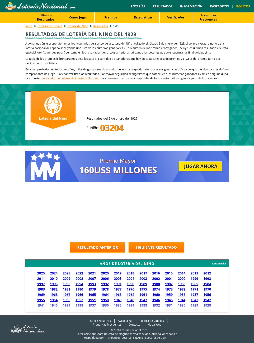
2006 (105, 278)
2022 (79, 273)
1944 (181, 300)
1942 (207, 300)
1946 (156, 300)
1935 (117, 305)
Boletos (243, 6)
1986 (181, 284)
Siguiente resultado (156, 247)
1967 (66, 294)
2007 (92, 278)
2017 (143, 273)
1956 (207, 294)
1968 (54, 294)
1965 (92, 294)
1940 (54, 305)
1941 (41, 305)
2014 (181, 273)
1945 (169, 300)
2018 (130, 273)
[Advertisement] (127, 213)
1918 (156, 310)
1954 (54, 300)
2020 (105, 273)
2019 (117, 273)
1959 (169, 294)
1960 (156, 294)
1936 (105, 305)
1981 (66, 289)
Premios (110, 17)
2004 (130, 278)
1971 (194, 289)
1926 (54, 310)
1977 (117, 289)
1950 (105, 300)
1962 (130, 294)
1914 (207, 310)
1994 (79, 284)
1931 (169, 305)
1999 (194, 278)
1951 (92, 300)
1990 (130, 284)
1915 (194, 310)
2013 (194, 273)
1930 (181, 305)
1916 (181, 310)
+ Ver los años (219, 263)
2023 (66, 273)
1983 (41, 289)
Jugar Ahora (200, 166)
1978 (105, 289)
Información (191, 6)
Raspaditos (219, 6)
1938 (79, 305)
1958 (181, 294)
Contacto (134, 324)
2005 (117, 278)
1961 (143, 294)
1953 (66, 300)
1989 (143, 284)
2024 (54, 273)
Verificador (175, 17)
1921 (117, 310)
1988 (156, 284)
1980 (79, 289)
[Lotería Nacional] (28, 332)
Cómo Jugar (78, 17)
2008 (79, 278)
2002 (156, 278)
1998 (207, 278)
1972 (181, 289)
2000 (181, 278)
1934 (130, 305)
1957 (194, 294)
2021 (92, 273)
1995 (66, 284)
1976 (130, 289)
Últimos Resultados (45, 17)
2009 (66, 278)
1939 (66, 305)
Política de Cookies (151, 321)
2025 (41, 273)
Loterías (138, 6)
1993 (92, 284)
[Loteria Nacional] (40, 9)
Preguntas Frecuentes (208, 17)
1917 (169, 310)
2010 (54, 278)
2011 (41, 278)
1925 (66, 310)
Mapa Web (154, 324)
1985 (194, 284)
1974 (156, 289)
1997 (41, 284)
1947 (143, 300)
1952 (79, 300)
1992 (105, 284)
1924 (79, 310)
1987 (169, 284)
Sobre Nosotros (100, 321)
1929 (194, 305)
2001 (169, 278)
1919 (143, 310)
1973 (169, 289)
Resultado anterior (97, 247)
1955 (41, 300)
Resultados (162, 6)
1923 (92, 310)
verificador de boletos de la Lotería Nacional (70, 78)
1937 (92, 305)
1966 (79, 294)
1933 (143, 305)
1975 (143, 289)
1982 (54, 289)
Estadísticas (143, 17)
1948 (130, 300)
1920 (130, 310)
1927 (41, 310)
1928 (207, 305)
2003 (143, 278)
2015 (169, 273)
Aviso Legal (125, 321)
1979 (92, 289)
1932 (156, 305)
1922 (105, 310)
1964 (105, 294)
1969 (41, 294)
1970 (207, 289)
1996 (54, 284)
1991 (117, 284)
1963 (117, 294)
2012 (207, 273)
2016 (156, 273)
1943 (194, 300)
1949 (117, 300)
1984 (207, 284)
